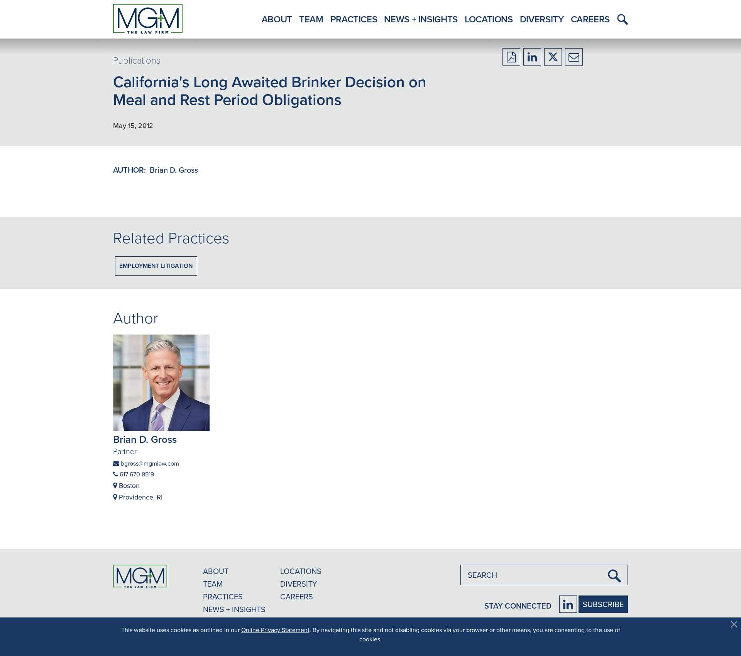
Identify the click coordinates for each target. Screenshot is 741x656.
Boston (128, 485)
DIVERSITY (298, 583)
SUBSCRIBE (603, 604)
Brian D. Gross (174, 169)
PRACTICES (223, 596)
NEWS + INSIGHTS (234, 609)
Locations (489, 19)
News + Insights (421, 19)
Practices (353, 19)
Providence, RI (139, 497)
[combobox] (544, 575)
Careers (590, 19)
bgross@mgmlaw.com (149, 463)
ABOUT (215, 571)
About (277, 19)
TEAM (213, 583)
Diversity (542, 19)
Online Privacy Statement (275, 630)
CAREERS (296, 596)
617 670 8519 (136, 474)
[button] (620, 19)
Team (311, 19)
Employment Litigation (156, 265)
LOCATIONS (300, 571)
